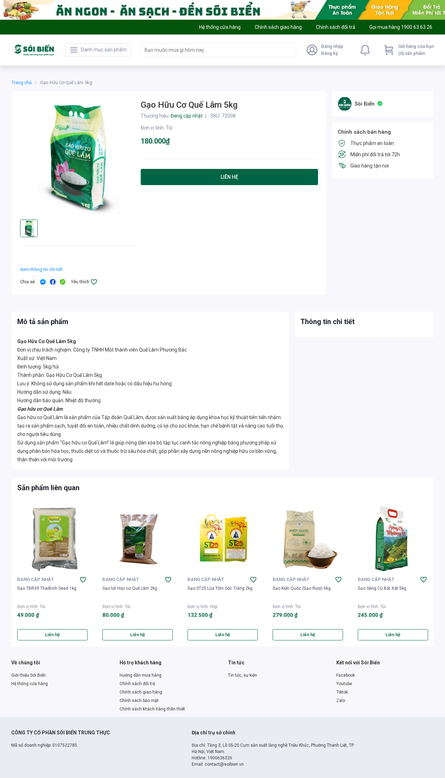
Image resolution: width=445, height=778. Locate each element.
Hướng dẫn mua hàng (140, 675)
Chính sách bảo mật (139, 700)
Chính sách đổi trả (137, 683)
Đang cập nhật (35, 579)
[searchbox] (211, 50)
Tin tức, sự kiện (242, 675)
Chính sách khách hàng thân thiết (152, 709)
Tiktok (342, 692)
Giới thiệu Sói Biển (28, 675)
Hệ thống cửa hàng (29, 683)
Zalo (340, 700)
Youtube (344, 683)
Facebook (345, 675)
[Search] (289, 50)
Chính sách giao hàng (141, 692)
